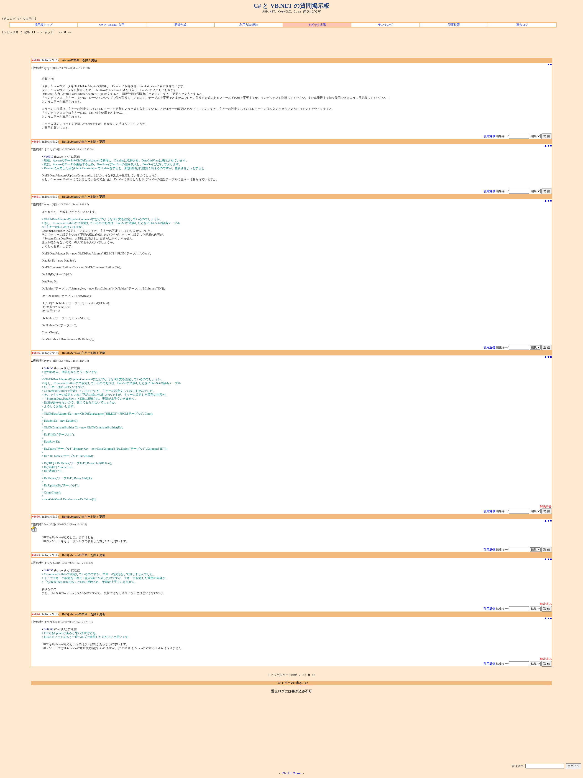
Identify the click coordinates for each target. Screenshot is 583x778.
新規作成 (180, 24)
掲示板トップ (43, 24)
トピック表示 (317, 24)
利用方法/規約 (248, 24)
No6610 (48, 156)
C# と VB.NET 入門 (111, 24)
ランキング (385, 24)
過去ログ (522, 24)
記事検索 (454, 24)
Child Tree (291, 773)
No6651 (48, 368)
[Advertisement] (291, 47)
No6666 (48, 629)
